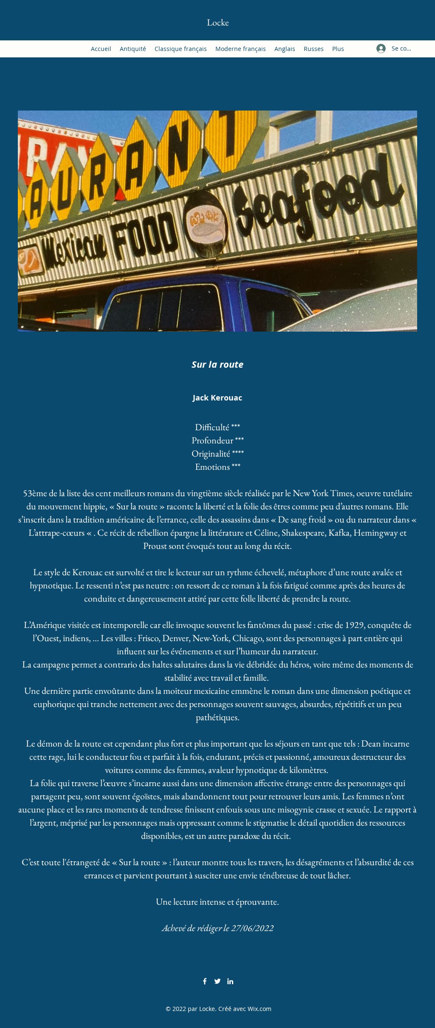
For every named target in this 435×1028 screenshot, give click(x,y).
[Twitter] (217, 981)
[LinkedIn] (230, 981)
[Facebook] (205, 981)
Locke (218, 22)
